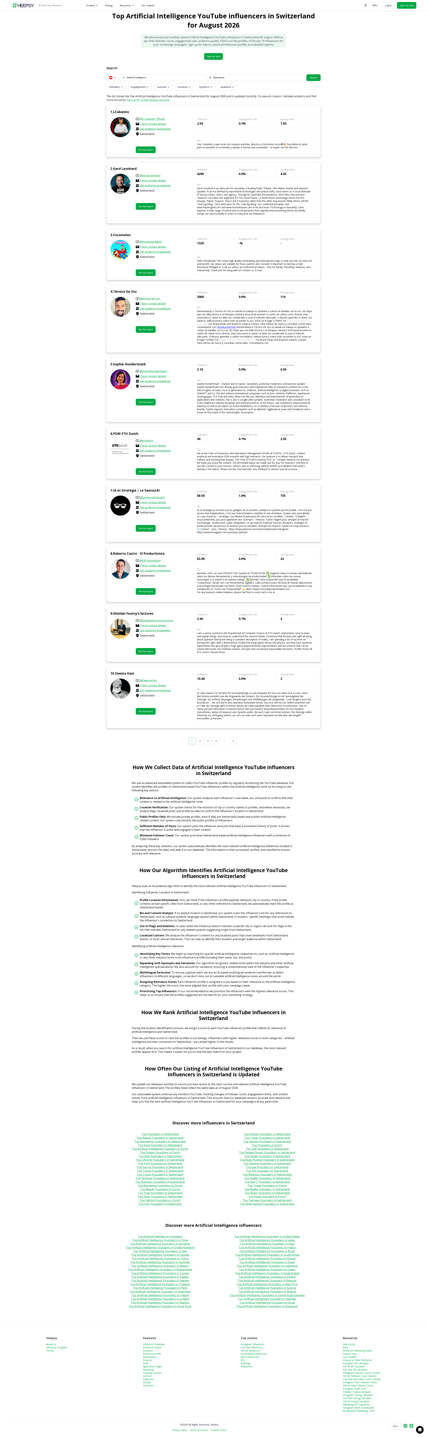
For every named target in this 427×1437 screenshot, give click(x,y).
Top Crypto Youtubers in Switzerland (160, 1174)
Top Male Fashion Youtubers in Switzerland (267, 1204)
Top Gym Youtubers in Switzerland (160, 1156)
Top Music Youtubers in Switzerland (267, 1193)
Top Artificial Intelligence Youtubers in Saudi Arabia (267, 1273)
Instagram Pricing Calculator (358, 1395)
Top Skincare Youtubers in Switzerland (160, 1178)
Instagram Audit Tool (354, 1388)
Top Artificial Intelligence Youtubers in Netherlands (160, 1269)
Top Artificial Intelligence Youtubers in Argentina (159, 1291)
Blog (345, 1347)
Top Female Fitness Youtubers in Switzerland (267, 1152)
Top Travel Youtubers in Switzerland (267, 1138)
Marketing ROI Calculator (356, 1404)
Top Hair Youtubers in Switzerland (160, 1204)
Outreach (148, 1350)
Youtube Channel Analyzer (357, 1391)
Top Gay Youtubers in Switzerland (267, 1167)
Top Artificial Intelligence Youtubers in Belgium (267, 1280)
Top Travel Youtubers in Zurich (267, 1185)
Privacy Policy (179, 1430)
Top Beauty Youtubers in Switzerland (160, 1138)
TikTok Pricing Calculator (356, 1401)
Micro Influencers (250, 1357)
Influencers (247, 1366)
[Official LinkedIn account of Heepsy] (411, 1426)
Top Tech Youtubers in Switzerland (160, 1163)
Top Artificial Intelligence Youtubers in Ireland (160, 1295)
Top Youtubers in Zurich (267, 1145)
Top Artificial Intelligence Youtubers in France (267, 1247)
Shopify (147, 1382)
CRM (145, 1363)
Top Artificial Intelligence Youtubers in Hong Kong (160, 1306)
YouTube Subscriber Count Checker (362, 1379)
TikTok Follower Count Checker (360, 1376)
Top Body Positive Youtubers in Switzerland (267, 1160)
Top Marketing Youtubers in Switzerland (159, 1141)
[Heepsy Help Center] (365, 5)
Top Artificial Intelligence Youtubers (160, 1236)
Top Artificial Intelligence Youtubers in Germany (160, 1244)
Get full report (145, 149)
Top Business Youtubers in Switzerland (160, 1182)
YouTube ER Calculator (355, 1369)
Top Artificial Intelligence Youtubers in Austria (267, 1288)
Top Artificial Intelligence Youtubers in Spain (267, 1262)
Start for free (213, 56)
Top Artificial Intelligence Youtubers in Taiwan (160, 1277)
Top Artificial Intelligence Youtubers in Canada (160, 1255)
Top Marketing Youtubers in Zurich (160, 1185)
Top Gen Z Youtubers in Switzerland (267, 1182)
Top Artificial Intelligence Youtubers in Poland (267, 1277)
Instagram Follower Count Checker (361, 1372)
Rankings (245, 1363)
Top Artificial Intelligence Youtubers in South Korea (267, 1255)
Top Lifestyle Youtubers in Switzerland (160, 1160)
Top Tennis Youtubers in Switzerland (160, 1171)
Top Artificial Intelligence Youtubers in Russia (267, 1258)
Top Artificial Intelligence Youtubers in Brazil (267, 1251)
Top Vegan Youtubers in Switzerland (267, 1156)
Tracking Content (152, 1372)
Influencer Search (152, 1347)
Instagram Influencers (252, 1344)
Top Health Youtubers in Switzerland (267, 1178)
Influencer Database (154, 1344)
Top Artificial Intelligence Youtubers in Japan (267, 1240)
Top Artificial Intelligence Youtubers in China (160, 1240)
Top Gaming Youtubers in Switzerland (267, 1163)
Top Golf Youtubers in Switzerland (267, 1149)
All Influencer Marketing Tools (359, 1410)
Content (147, 1376)
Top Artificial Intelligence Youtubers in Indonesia (267, 1266)
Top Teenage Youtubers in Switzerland (267, 1200)
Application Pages (152, 1366)
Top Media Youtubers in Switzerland (267, 1189)
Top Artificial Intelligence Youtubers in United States (267, 1236)
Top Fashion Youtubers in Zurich (160, 1200)
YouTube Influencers (252, 1347)
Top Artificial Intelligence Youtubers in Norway (267, 1299)
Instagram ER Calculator (356, 1363)
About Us (51, 1344)
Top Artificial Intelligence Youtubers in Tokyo (160, 1258)
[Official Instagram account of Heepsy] (405, 1426)
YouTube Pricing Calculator (357, 1398)
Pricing (108, 5)
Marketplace (149, 1357)
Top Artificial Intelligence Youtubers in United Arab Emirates (267, 1295)
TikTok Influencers (251, 1350)
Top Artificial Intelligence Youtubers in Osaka (267, 1269)
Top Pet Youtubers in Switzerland (267, 1171)
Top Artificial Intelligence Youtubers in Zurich (160, 1149)
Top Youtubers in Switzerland (160, 1134)
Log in (388, 5)
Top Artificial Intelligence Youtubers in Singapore (267, 1306)
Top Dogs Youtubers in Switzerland (160, 1196)
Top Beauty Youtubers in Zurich (160, 1189)
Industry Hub (349, 1353)
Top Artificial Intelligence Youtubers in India (267, 1244)
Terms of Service (199, 1430)
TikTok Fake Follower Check (358, 1385)
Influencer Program (56, 1347)
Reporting (148, 1369)
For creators (148, 5)
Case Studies (350, 1357)
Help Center (349, 1344)
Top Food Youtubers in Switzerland (160, 1145)
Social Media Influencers (254, 1353)
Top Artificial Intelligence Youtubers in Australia (160, 1262)
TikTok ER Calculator (354, 1366)
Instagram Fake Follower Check (360, 1382)
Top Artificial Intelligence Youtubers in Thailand (160, 1284)
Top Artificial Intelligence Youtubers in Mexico (160, 1266)
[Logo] (23, 5)
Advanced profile (152, 1353)
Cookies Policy (219, 1430)
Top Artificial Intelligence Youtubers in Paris (160, 1288)
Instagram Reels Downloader (358, 1407)
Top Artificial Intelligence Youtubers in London (160, 1299)
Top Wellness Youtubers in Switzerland (267, 1174)
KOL (243, 1360)
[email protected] (226, 327)
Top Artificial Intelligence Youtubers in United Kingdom (160, 1247)
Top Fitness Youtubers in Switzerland (267, 1134)
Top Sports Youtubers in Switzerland (160, 1167)
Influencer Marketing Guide (357, 1350)
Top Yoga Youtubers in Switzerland (160, 1193)
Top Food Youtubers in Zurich (267, 1196)
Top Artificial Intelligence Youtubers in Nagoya (160, 1302)
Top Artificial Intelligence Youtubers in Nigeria (267, 1291)
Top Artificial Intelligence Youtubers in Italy (160, 1251)
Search (313, 77)
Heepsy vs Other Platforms (357, 1360)
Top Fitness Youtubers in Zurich (160, 1152)
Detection (148, 1385)
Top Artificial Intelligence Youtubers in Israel (267, 1302)
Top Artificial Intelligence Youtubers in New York (267, 1284)
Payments (148, 1379)
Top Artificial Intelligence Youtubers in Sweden (160, 1280)
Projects (147, 1360)
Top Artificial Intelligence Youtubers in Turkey (160, 1273)
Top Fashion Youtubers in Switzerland (267, 1141)
